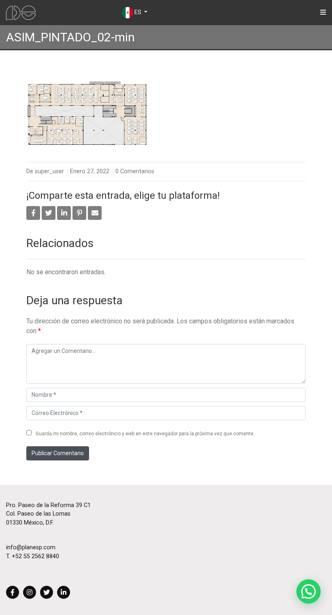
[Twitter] (46, 592)
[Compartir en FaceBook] (33, 213)
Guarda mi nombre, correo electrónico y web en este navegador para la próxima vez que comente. (145, 434)
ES (138, 12)
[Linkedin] (63, 592)
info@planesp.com (30, 547)
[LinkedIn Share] (64, 213)
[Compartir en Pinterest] (79, 213)
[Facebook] (12, 592)
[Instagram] (29, 592)
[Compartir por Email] (95, 213)
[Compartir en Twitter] (48, 213)
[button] (308, 591)
